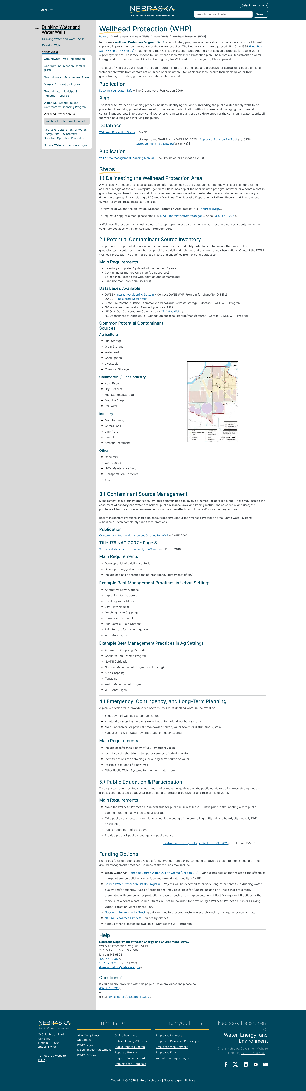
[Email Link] (266, 1064)
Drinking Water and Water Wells (63, 39)
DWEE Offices (86, 1055)
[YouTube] (256, 1064)
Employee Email (166, 1052)
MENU (45, 10)
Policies (190, 1080)
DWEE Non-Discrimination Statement (94, 1047)
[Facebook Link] (226, 1064)
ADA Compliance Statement (88, 1037)
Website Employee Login (172, 1058)
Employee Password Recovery (176, 1041)
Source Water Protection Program (66, 145)
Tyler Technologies (253, 1053)
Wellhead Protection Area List (65, 121)
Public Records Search (130, 1047)
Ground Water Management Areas (66, 77)
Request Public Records (130, 1058)
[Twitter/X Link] (235, 1064)
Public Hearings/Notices (131, 1041)
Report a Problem (126, 1052)
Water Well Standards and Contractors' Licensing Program (65, 105)
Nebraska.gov (173, 1080)
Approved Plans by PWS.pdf (218, 139)
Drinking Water (52, 45)
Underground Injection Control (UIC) (64, 68)
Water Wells (50, 51)
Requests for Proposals (130, 1064)
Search (260, 14)
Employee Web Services (172, 1047)
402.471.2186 (47, 1047)
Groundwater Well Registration (64, 59)
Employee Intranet (168, 1035)
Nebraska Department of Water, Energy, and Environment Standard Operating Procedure (65, 134)
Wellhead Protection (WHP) (62, 114)
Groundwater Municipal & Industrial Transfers (61, 93)
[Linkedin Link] (246, 1064)
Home (102, 36)
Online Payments (126, 1035)
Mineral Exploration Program (63, 84)
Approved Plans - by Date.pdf (155, 143)
